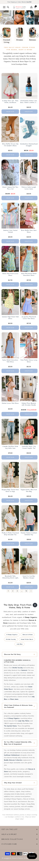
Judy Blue (19, 644)
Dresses (19, 40)
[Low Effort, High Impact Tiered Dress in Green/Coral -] (19, 33)
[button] (35, 605)
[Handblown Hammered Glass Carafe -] (7, 33)
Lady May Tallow (23, 721)
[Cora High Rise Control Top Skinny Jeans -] (33, 33)
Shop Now (10, 111)
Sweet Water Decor (27, 639)
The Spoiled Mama (10, 726)
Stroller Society (11, 639)
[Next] (30, 591)
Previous (2, 35)
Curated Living (6, 41)
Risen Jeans (14, 699)
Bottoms (32, 40)
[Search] (8, 7)
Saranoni (24, 670)
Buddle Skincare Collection (13, 760)
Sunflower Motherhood (11, 755)
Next (37, 35)
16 (26, 591)
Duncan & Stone (28, 634)
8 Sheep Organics (12, 634)
